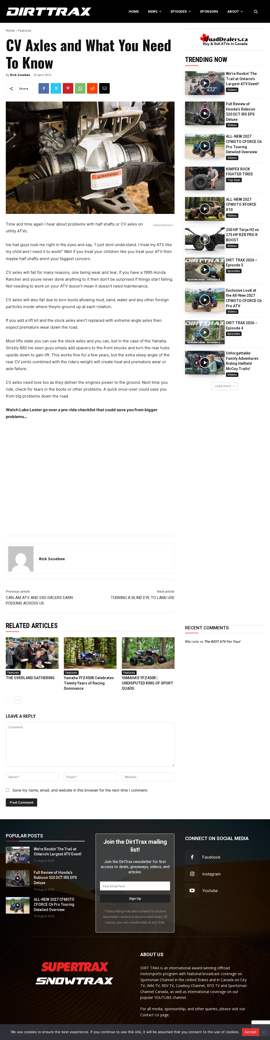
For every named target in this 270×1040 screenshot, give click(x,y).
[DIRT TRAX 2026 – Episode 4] (205, 332)
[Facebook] (43, 88)
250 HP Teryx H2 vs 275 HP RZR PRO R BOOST (242, 235)
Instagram (211, 873)
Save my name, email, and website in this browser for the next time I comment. (80, 790)
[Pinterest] (68, 88)
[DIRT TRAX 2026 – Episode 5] (205, 269)
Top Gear (234, 180)
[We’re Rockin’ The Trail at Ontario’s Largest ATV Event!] (205, 83)
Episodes (234, 271)
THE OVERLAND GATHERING (30, 678)
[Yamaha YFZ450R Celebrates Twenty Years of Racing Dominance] (90, 653)
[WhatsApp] (80, 88)
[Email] (104, 88)
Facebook (211, 857)
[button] (256, 11)
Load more (223, 386)
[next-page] (17, 699)
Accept (251, 1032)
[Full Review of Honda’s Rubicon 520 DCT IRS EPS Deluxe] (205, 113)
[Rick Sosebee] (20, 559)
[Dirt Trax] (28, 11)
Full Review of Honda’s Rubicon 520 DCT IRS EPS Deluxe (55, 877)
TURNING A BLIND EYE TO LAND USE (143, 597)
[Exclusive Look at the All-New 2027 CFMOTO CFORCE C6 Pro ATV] (205, 300)
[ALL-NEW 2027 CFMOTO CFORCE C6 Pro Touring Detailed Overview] (205, 146)
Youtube (210, 890)
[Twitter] (56, 88)
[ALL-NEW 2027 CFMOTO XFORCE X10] (205, 209)
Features (24, 30)
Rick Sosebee (20, 75)
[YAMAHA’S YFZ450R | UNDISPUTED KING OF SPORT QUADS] (148, 653)
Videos (232, 90)
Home (10, 30)
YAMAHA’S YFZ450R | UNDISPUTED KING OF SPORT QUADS (147, 683)
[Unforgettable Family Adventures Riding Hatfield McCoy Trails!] (205, 363)
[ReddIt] (92, 88)
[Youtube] (192, 891)
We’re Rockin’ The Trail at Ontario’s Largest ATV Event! (242, 78)
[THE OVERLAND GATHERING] (32, 653)
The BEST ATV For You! (222, 641)
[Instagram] (192, 874)
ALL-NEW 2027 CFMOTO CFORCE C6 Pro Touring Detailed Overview (54, 904)
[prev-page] (9, 699)
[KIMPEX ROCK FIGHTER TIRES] (205, 178)
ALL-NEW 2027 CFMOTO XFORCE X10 (241, 204)
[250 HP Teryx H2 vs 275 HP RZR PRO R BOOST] (205, 239)
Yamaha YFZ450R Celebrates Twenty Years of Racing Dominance (89, 683)
